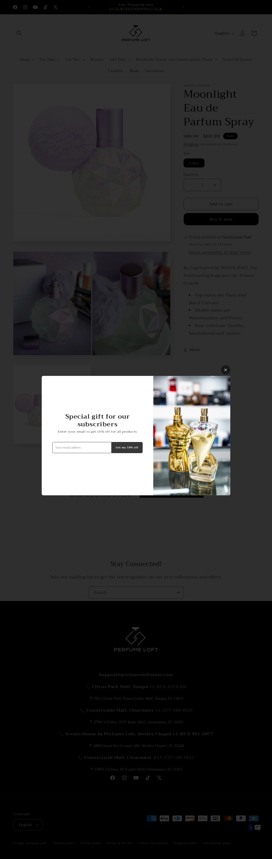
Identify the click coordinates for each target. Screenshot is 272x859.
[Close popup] (225, 370)
